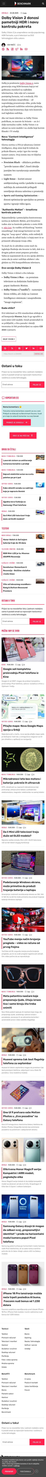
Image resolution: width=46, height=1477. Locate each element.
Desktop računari (8, 1352)
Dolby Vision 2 (26, 83)
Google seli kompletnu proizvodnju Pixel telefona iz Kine (21, 673)
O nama (28, 1379)
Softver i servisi (7, 484)
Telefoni (5, 1334)
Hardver (5, 1345)
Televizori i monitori (8, 549)
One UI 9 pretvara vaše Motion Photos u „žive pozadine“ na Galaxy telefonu (21, 1116)
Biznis (4, 665)
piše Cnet (8, 228)
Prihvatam (9, 1471)
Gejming (28, 1338)
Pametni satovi (7, 1394)
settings (17, 1466)
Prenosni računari (9, 1338)
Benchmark (6, 1412)
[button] (4, 4)
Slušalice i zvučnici (8, 563)
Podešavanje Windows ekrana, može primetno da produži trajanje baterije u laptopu (22, 886)
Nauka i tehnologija (8, 456)
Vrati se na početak (21, 435)
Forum (27, 1390)
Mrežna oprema (8, 1363)
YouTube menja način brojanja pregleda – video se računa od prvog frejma (21, 943)
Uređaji (5, 13)
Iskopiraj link (39, 354)
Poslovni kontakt (31, 1383)
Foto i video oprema (9, 1360)
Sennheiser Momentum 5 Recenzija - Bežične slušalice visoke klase (16, 570)
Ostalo (4, 1367)
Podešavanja (25, 1471)
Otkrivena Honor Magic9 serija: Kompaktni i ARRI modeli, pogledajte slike (22, 1173)
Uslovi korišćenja (31, 1386)
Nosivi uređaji (6, 535)
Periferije (5, 1356)
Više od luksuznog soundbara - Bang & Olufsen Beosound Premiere (17, 587)
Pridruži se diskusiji (15, 422)
